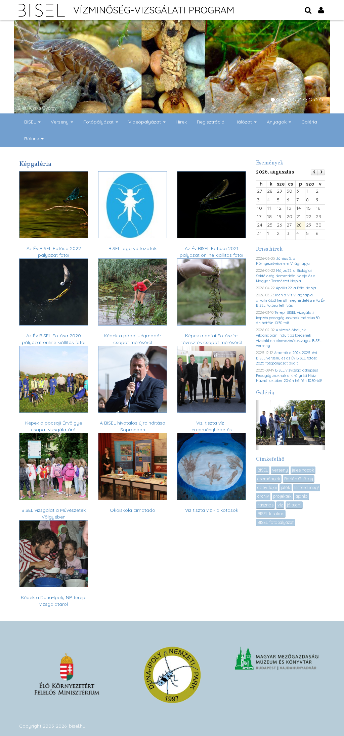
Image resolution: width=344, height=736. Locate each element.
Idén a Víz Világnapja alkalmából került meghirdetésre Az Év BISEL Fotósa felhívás (290, 300)
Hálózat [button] (243, 122)
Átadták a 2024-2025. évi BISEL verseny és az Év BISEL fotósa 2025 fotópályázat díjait (286, 357)
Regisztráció (210, 122)
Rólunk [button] (32, 139)
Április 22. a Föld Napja (296, 288)
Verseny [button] (60, 122)
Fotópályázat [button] (99, 122)
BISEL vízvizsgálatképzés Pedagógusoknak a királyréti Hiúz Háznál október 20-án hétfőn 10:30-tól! (289, 375)
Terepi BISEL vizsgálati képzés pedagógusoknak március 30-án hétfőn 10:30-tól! (288, 317)
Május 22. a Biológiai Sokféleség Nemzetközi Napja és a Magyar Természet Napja (285, 275)
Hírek (181, 122)
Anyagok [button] (277, 122)
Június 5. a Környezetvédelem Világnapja (283, 261)
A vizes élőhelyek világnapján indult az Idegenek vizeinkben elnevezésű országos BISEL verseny (288, 338)
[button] (257, 425)
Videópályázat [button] (145, 122)
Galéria (309, 122)
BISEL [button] (30, 122)
